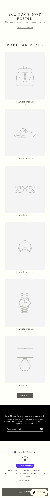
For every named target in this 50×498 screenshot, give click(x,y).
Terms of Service (25, 473)
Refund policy (39, 473)
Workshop (30, 477)
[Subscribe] (41, 429)
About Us (19, 477)
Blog (7, 473)
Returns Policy (37, 470)
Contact (14, 473)
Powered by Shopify (25, 480)
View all (25, 395)
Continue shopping (25, 27)
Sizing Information (22, 470)
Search (9, 470)
